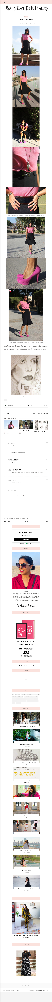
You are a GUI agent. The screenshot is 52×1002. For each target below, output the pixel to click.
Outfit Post (23, 698)
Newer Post (7, 521)
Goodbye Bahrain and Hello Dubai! (27, 726)
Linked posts (26, 696)
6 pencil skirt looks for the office (26, 834)
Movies (13, 698)
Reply (47, 442)
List (31, 696)
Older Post (45, 521)
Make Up (35, 696)
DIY (13, 694)
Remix (36, 698)
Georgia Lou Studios (41, 990)
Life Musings (20, 696)
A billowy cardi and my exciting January (26, 888)
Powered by (22, 543)
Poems (28, 698)
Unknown (11, 488)
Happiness (23, 694)
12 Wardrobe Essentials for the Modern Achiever (26, 936)
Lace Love (14, 696)
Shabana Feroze (10, 405)
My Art (26, 16)
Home (26, 521)
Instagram (37, 694)
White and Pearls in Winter (26, 850)
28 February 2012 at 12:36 (12, 480)
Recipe (32, 698)
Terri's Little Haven (14, 469)
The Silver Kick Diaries (15, 990)
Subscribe (26, 539)
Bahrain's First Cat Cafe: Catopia (26, 799)
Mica (9, 442)
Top (48, 990)
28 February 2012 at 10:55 (12, 470)
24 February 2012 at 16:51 (12, 460)
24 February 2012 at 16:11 (12, 443)
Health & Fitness (30, 694)
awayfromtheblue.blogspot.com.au (18, 452)
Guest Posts (17, 694)
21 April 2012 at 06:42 (12, 490)
